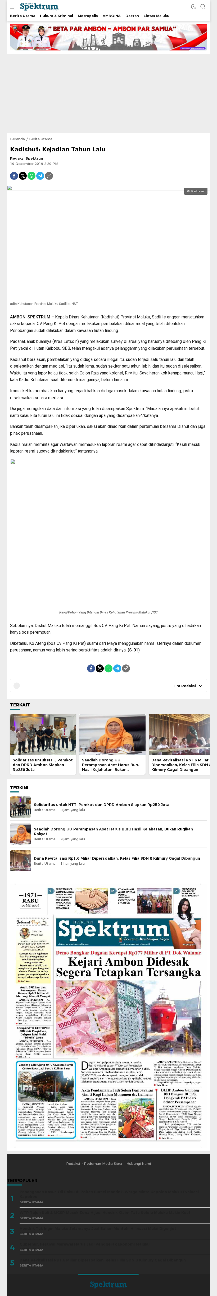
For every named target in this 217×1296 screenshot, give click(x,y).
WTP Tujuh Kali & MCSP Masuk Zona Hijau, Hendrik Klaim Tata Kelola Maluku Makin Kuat (105, 1212)
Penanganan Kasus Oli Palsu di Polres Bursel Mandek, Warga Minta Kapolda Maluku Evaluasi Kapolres (109, 1194)
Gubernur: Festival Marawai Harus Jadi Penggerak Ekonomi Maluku (85, 1244)
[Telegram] (40, 176)
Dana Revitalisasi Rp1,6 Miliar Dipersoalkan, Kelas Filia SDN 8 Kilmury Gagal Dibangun (181, 765)
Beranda (17, 139)
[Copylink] (49, 176)
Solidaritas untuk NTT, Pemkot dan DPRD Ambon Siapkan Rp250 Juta (43, 765)
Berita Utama (40, 139)
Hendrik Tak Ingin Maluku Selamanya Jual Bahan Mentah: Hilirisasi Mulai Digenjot (98, 1228)
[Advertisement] (108, 93)
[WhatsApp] (31, 176)
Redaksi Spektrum (27, 158)
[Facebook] (14, 176)
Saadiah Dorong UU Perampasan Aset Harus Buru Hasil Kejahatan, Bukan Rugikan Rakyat (110, 767)
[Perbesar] (108, 295)
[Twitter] (23, 176)
